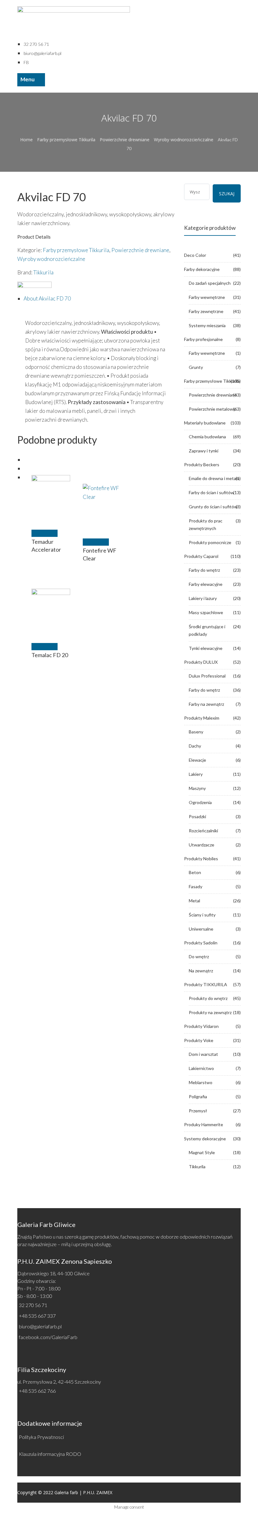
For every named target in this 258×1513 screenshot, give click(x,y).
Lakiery (196, 774)
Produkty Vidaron (201, 1026)
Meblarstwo (200, 1082)
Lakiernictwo (201, 1068)
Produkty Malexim (201, 718)
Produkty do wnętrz (208, 998)
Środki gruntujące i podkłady (207, 630)
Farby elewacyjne (205, 584)
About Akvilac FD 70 (47, 298)
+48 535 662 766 (37, 1391)
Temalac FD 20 (49, 654)
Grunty (196, 367)
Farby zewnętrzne (206, 311)
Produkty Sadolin (200, 942)
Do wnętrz (199, 956)
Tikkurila (43, 272)
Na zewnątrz (201, 970)
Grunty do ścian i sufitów (213, 506)
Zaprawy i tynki (203, 450)
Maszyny (197, 788)
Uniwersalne (201, 929)
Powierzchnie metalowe (212, 409)
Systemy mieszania (207, 325)
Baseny (196, 731)
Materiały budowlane (205, 422)
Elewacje (197, 760)
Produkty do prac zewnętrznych (205, 524)
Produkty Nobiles (201, 858)
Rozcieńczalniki (203, 830)
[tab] (99, 298)
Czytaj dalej (44, 533)
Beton (195, 872)
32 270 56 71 (33, 1305)
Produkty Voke (198, 1040)
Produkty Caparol (201, 556)
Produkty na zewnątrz (210, 1012)
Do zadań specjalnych (210, 283)
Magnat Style (202, 1152)
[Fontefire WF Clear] (102, 503)
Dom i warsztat (203, 1054)
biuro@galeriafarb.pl (40, 1326)
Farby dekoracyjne (202, 269)
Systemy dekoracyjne (205, 1138)
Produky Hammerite (203, 1124)
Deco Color (195, 255)
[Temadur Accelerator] (50, 494)
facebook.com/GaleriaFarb (48, 1337)
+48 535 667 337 (37, 1316)
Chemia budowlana (207, 436)
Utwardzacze (201, 844)
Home (26, 140)
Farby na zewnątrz (206, 704)
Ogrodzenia (200, 802)
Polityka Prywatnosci (41, 1437)
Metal (194, 900)
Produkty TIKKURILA (205, 984)
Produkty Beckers (201, 464)
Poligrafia (198, 1096)
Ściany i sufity (202, 914)
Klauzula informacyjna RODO (50, 1454)
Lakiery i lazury (203, 598)
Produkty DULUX (201, 662)
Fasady (195, 886)
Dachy (195, 745)
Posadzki (197, 816)
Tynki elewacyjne (205, 648)
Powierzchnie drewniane (124, 140)
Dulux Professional (207, 675)
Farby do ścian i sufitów (211, 492)
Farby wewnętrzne (207, 297)
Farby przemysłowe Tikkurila (66, 140)
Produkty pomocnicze (210, 542)
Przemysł (198, 1110)
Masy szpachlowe (206, 612)
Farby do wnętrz (204, 570)
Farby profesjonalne (203, 339)
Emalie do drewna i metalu (214, 478)
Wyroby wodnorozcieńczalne (183, 140)
